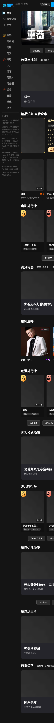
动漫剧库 (33, 423)
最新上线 (36, 51)
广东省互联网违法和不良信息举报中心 (10, 174)
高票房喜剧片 (42, 267)
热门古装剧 (45, 60)
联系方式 (5, 138)
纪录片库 (43, 602)
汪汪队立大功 (36, 538)
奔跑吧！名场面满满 (45, 666)
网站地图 (14, 138)
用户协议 (7, 141)
